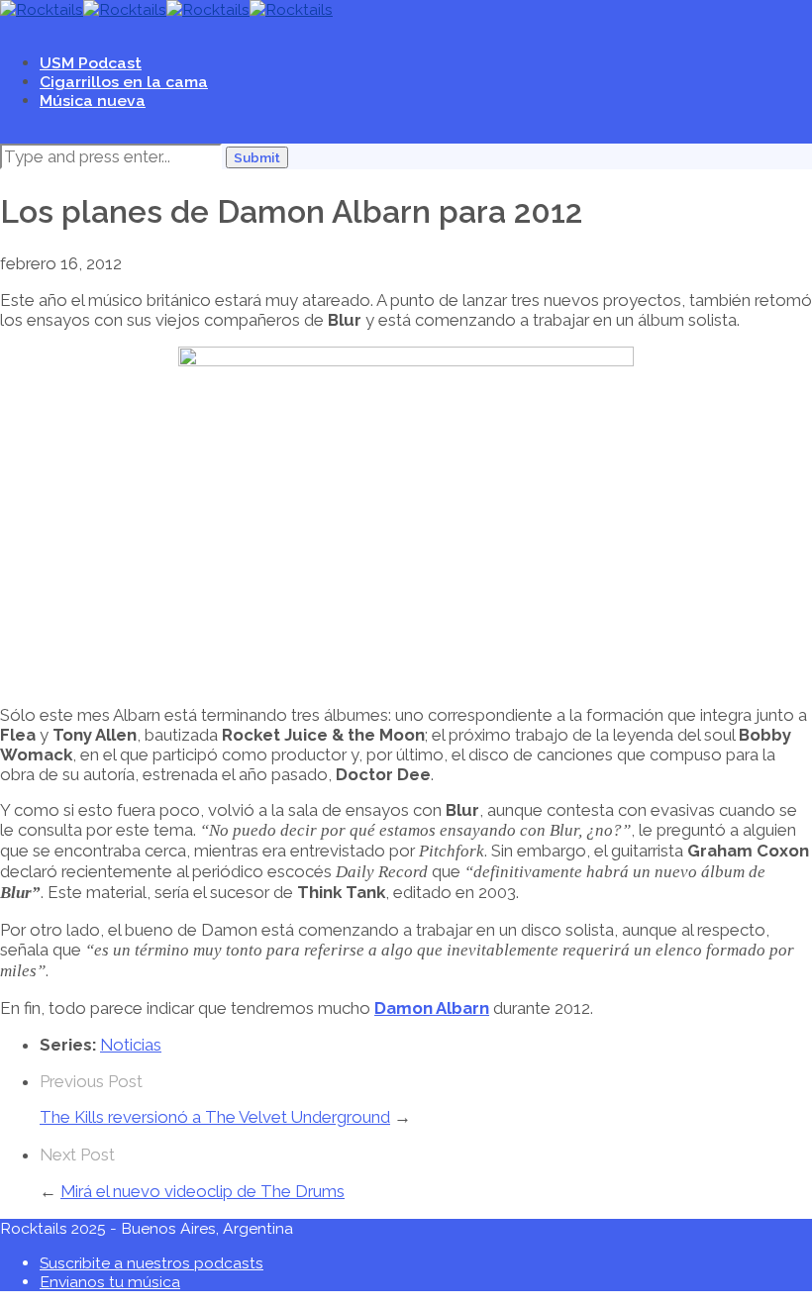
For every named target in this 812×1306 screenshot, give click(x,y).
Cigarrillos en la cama (124, 81)
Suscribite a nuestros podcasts (151, 1263)
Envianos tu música (110, 1281)
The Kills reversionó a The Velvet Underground (215, 1117)
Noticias (130, 1045)
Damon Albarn (431, 1008)
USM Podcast (91, 62)
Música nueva (93, 100)
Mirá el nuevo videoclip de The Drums (202, 1191)
